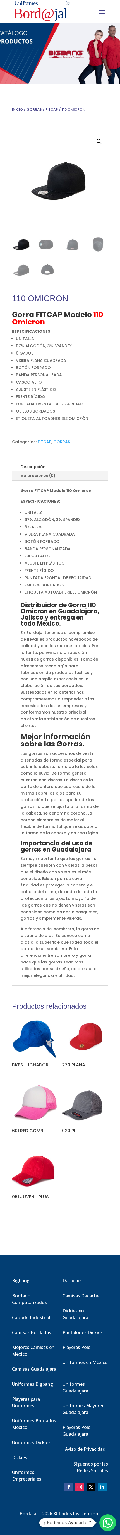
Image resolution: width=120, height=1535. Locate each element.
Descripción (33, 466)
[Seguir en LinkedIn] (102, 1487)
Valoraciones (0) (38, 475)
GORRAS (34, 109)
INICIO (17, 109)
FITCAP (51, 109)
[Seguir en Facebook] (68, 1487)
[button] (99, 141)
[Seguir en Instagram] (79, 1487)
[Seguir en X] (91, 1487)
